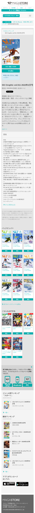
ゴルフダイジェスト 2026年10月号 (28, 328)
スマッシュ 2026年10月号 (17, 352)
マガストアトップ (8, 31)
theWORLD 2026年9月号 (17, 328)
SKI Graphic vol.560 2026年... (17, 245)
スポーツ (4, 129)
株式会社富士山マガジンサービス (16, 507)
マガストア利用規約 (8, 503)
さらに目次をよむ (10, 204)
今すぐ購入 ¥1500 (11, 66)
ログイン (5, 8)
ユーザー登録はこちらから (18, 10)
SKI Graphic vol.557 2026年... (17, 270)
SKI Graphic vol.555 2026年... (6, 294)
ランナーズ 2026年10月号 (6, 328)
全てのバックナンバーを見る (12, 304)
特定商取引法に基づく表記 (9, 505)
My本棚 (13, 8)
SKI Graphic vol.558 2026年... (6, 270)
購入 (6, 250)
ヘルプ (29, 8)
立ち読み (10, 71)
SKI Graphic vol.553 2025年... (28, 294)
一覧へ (6, 412)
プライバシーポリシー (21, 503)
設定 (21, 8)
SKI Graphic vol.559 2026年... (28, 245)
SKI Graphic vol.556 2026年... (28, 270)
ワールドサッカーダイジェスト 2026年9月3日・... (6, 352)
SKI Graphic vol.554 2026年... (17, 294)
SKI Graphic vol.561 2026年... (6, 245)
